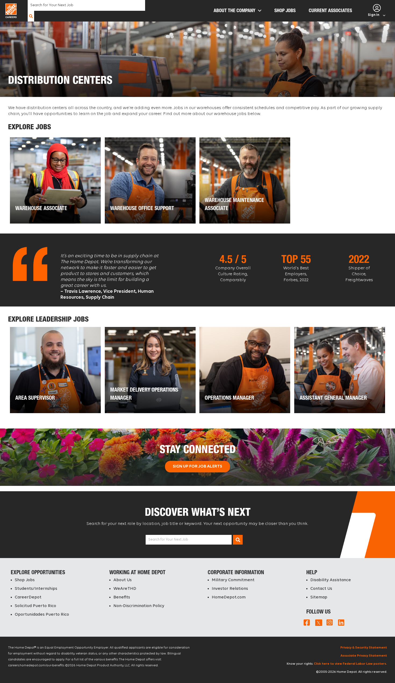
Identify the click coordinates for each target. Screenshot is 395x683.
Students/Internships (36, 589)
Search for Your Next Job (168, 539)
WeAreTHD (124, 589)
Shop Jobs (25, 580)
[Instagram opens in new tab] (329, 622)
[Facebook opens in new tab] (307, 622)
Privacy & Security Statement (363, 647)
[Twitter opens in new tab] (318, 622)
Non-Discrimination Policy (138, 606)
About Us (122, 580)
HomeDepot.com (229, 597)
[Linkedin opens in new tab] (341, 622)
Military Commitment (233, 580)
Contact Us (321, 589)
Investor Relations (230, 589)
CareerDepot (28, 597)
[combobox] (86, 5)
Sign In (373, 15)
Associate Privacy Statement (363, 655)
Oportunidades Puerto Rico (42, 614)
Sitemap (318, 597)
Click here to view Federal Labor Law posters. (350, 663)
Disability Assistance (330, 580)
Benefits (121, 597)
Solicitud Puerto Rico (35, 606)
